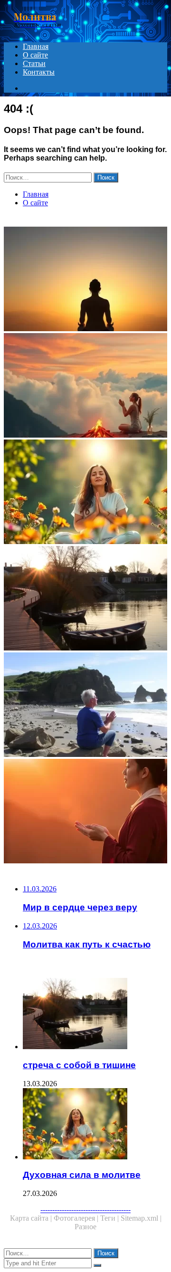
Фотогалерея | (77, 1218)
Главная (35, 46)
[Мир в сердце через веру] (85, 812)
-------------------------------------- (85, 1209)
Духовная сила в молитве (82, 1175)
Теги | (110, 1218)
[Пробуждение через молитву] (85, 386)
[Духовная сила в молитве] (85, 493)
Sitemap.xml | (141, 1218)
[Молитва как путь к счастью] (85, 705)
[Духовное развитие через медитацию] (85, 280)
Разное (85, 1227)
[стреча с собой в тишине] (85, 599)
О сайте (35, 55)
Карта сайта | (32, 1218)
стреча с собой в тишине (79, 1065)
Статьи (34, 63)
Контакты (39, 72)
